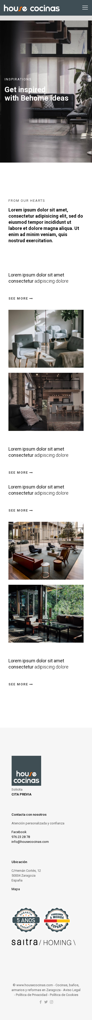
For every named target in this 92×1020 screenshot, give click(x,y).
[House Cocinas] (32, 7)
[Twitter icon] (46, 1002)
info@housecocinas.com (30, 842)
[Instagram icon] (51, 1002)
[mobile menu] (85, 7)
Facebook (19, 832)
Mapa (16, 889)
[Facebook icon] (41, 1002)
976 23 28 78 (21, 837)
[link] (46, 339)
